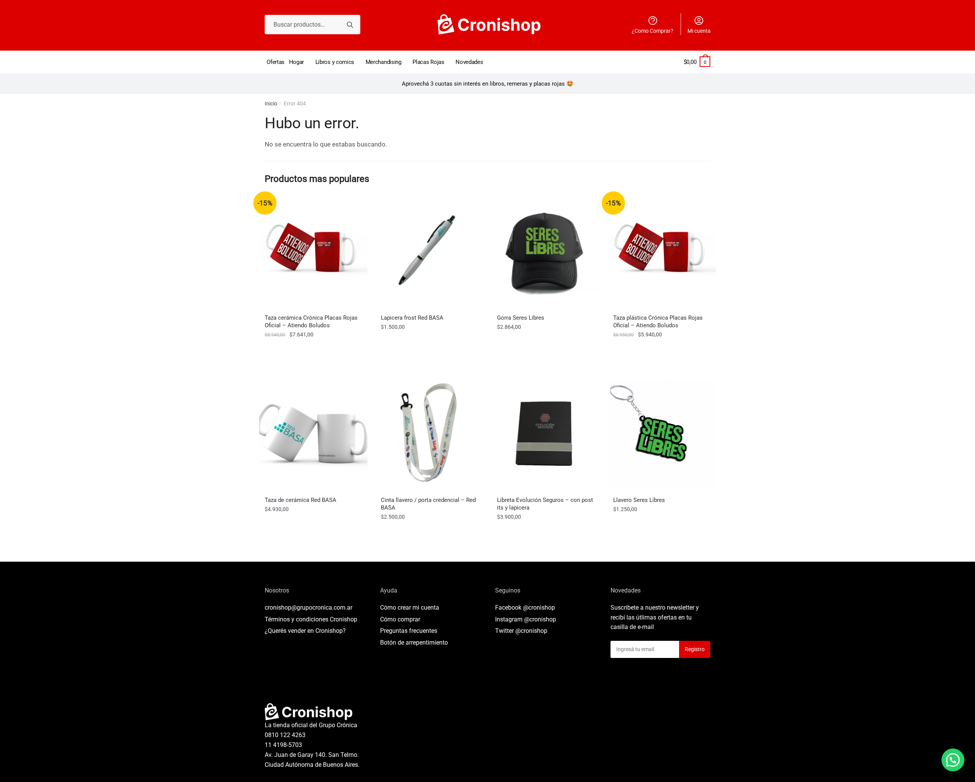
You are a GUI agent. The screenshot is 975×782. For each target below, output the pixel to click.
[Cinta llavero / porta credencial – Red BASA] (429, 433)
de (414, 642)
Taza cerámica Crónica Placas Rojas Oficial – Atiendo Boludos (311, 321)
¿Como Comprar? (652, 31)
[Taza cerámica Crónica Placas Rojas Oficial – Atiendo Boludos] (313, 251)
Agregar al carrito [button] (313, 352)
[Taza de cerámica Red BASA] (313, 433)
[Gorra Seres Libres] (545, 251)
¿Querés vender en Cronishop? (305, 630)
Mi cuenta (699, 31)
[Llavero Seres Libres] (661, 433)
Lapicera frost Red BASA (412, 317)
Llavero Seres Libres (639, 500)
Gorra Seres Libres (520, 317)
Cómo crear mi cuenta (409, 607)
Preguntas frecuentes (408, 630)
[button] (952, 760)
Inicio (271, 103)
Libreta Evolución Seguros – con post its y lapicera (545, 504)
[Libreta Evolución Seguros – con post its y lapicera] (545, 433)
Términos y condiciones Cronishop (311, 619)
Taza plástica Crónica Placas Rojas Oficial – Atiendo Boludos (658, 321)
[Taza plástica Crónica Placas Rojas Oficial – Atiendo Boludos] (661, 251)
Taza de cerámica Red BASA (300, 500)
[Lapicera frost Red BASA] (429, 251)
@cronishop (539, 607)
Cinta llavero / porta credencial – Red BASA (428, 504)
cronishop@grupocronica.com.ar (308, 607)
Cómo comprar (400, 619)
